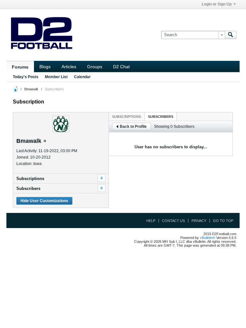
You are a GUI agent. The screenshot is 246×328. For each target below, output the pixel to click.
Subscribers (28, 188)
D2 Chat (121, 66)
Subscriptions (30, 178)
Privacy (199, 221)
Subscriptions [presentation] (126, 117)
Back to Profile (133, 126)
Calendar (82, 77)
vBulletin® (207, 238)
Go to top (223, 221)
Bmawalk (31, 89)
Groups (94, 66)
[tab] (126, 116)
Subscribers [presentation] (160, 117)
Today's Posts (25, 77)
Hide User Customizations (44, 201)
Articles (69, 66)
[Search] (230, 35)
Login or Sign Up (217, 4)
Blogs (45, 66)
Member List (56, 77)
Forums (20, 67)
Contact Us (173, 221)
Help (150, 221)
